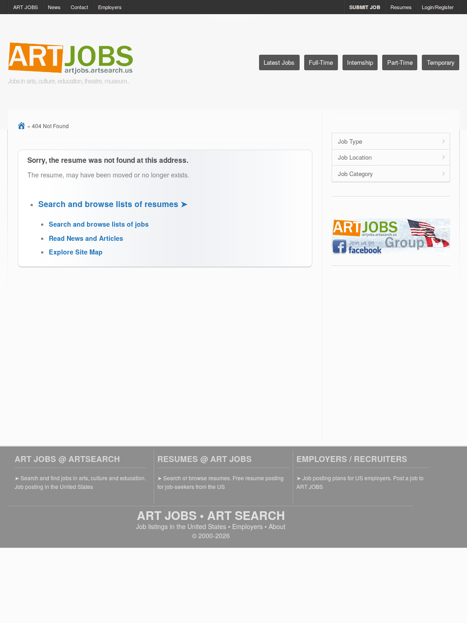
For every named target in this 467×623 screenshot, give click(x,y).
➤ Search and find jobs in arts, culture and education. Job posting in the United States (80, 482)
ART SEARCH (246, 515)
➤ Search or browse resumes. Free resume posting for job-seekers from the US (220, 482)
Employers (110, 6)
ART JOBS (25, 6)
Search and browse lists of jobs (99, 223)
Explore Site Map (76, 251)
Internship (360, 62)
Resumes (401, 6)
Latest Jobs (279, 62)
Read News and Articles (86, 238)
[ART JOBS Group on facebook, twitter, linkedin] (391, 252)
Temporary (441, 62)
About (277, 526)
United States (206, 526)
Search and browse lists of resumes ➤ (112, 203)
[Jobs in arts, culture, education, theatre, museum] (93, 59)
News (54, 6)
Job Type (350, 141)
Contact (79, 6)
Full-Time (321, 62)
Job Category (355, 173)
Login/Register (438, 6)
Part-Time (400, 62)
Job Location (355, 157)
